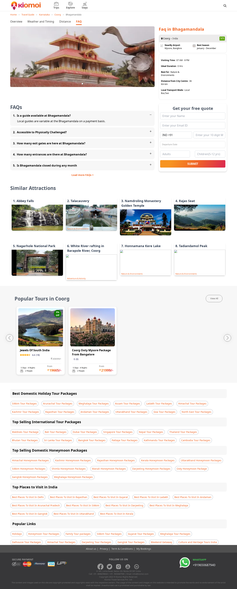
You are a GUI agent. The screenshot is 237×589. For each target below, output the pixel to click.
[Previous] (9, 338)
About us (91, 548)
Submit (192, 164)
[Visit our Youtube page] (127, 567)
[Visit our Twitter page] (109, 567)
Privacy (104, 548)
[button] (82, 83)
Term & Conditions (122, 548)
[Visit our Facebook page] (100, 567)
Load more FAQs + (82, 175)
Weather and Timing (40, 21)
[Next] (227, 338)
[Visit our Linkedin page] (136, 567)
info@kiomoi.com (140, 574)
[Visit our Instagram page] (118, 567)
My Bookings (143, 548)
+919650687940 (204, 565)
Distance (65, 21)
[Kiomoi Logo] (26, 5)
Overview (16, 21)
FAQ (79, 21)
